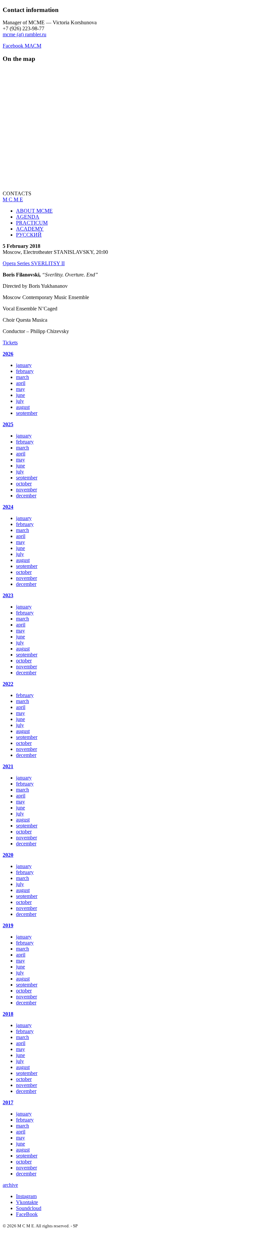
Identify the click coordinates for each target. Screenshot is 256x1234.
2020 (8, 855)
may (20, 389)
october (24, 483)
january (24, 365)
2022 (8, 684)
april (20, 383)
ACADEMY (30, 229)
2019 (8, 925)
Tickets (10, 342)
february (25, 371)
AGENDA (27, 217)
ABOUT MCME (34, 211)
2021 (8, 766)
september (26, 413)
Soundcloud (28, 1208)
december (26, 495)
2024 (8, 507)
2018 (8, 1014)
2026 (8, 354)
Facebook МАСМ (22, 46)
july (20, 401)
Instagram (26, 1196)
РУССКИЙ (29, 235)
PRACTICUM (32, 223)
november (26, 489)
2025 (8, 424)
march (22, 377)
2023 (8, 595)
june (20, 395)
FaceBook (27, 1214)
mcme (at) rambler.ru (24, 34)
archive (10, 1185)
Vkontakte (27, 1202)
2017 (8, 1102)
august (23, 407)
